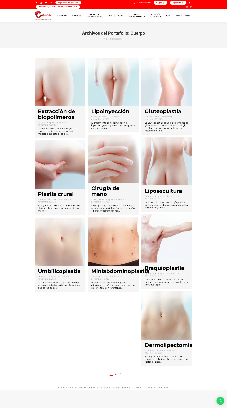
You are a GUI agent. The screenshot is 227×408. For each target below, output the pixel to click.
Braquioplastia (164, 268)
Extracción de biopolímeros (56, 114)
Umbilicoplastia (59, 271)
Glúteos (41, 122)
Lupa (56, 82)
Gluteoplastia (163, 111)
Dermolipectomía (169, 345)
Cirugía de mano (105, 191)
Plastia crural (56, 194)
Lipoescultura (163, 191)
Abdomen (42, 276)
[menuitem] (61, 15)
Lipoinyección (110, 111)
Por (60, 122)
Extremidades (97, 199)
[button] (220, 401)
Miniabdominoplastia (120, 271)
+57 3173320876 (143, 3)
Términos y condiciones (157, 387)
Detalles (63, 82)
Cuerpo (49, 122)
